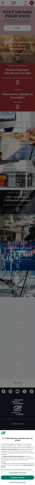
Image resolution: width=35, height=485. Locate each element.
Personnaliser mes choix (17, 473)
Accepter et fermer (17, 477)
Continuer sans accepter (17, 482)
